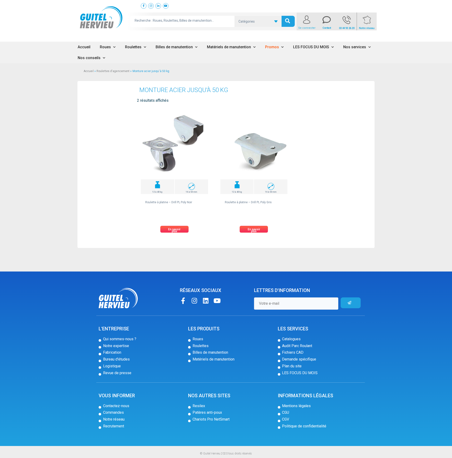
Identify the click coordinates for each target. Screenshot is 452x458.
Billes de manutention (174, 47)
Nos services (354, 47)
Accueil (84, 47)
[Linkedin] (205, 300)
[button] (174, 229)
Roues (105, 47)
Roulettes (133, 47)
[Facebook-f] (183, 300)
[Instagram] (194, 300)
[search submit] (288, 21)
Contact (327, 27)
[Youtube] (217, 300)
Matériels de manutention (229, 47)
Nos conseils (89, 58)
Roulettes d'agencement (113, 71)
